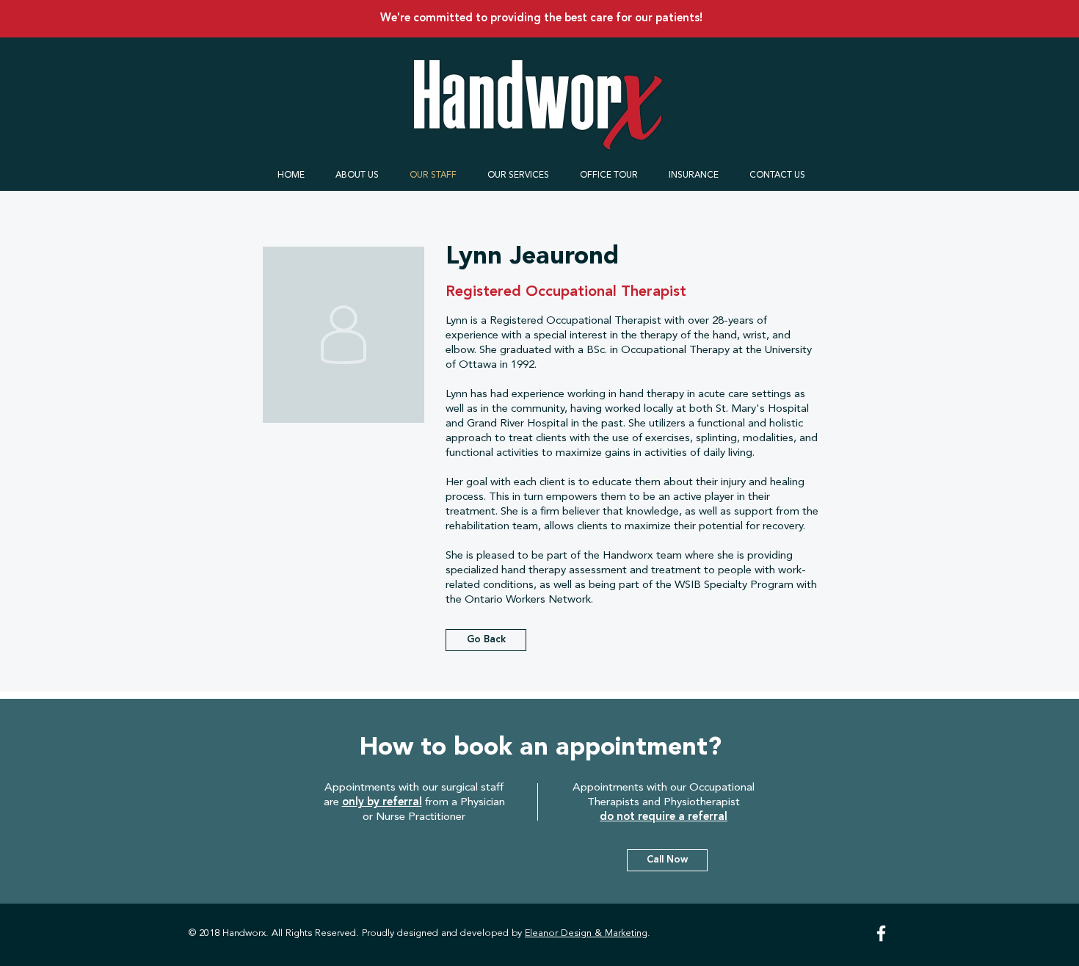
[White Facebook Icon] (881, 933)
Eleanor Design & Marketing (586, 933)
